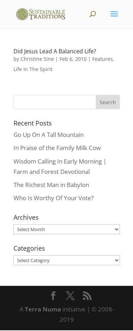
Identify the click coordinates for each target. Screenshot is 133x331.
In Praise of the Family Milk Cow (57, 148)
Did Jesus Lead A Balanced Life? (54, 51)
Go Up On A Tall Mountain (48, 134)
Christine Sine (37, 58)
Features (102, 58)
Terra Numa (43, 309)
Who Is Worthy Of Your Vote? (53, 198)
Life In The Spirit (32, 69)
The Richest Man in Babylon (51, 185)
